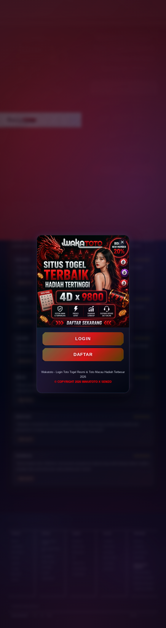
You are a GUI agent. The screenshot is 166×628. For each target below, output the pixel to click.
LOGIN (83, 338)
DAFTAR (83, 354)
